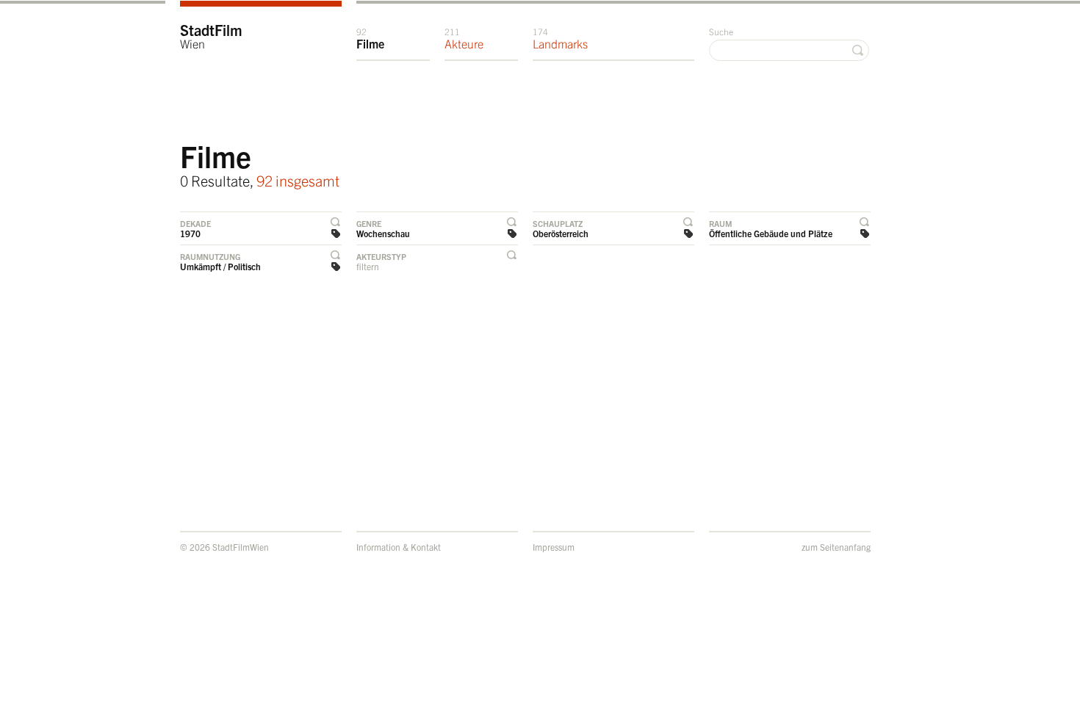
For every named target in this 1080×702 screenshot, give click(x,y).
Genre (368, 223)
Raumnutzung (210, 256)
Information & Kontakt (398, 546)
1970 (190, 233)
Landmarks (560, 38)
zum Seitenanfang (836, 546)
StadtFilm (211, 36)
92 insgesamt (297, 180)
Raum (720, 223)
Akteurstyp (381, 256)
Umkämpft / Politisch (220, 266)
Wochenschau (383, 233)
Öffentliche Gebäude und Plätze (770, 233)
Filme (370, 38)
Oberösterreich (560, 233)
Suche (721, 31)
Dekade (195, 223)
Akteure (463, 38)
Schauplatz (558, 223)
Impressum (554, 546)
